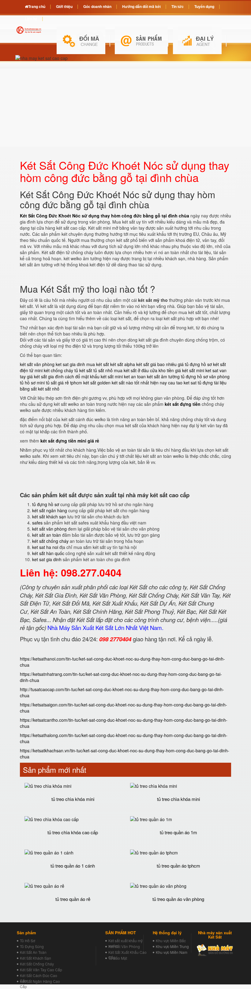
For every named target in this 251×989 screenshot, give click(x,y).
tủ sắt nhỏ (103, 370)
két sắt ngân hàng (49, 510)
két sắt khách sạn (49, 516)
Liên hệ (31, 18)
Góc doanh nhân (97, 6)
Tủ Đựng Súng (32, 946)
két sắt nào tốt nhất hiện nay (139, 383)
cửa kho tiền (162, 370)
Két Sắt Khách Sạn (35, 958)
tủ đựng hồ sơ (45, 504)
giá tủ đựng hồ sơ (195, 364)
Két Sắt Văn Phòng (124, 946)
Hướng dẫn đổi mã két (141, 6)
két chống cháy (58, 370)
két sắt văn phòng (37, 364)
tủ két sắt (83, 370)
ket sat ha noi (45, 547)
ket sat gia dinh (70, 364)
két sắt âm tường (163, 376)
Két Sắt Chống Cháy (37, 963)
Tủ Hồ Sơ (27, 940)
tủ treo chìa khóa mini (72, 799)
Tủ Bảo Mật (117, 958)
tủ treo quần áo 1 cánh (73, 865)
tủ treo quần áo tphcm (178, 865)
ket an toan (135, 376)
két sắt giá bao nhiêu (156, 364)
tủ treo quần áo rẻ (72, 899)
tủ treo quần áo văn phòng (178, 899)
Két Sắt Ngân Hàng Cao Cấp (40, 984)
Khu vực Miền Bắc (171, 940)
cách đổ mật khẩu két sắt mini (94, 376)
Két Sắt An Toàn (33, 952)
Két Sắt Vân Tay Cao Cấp (41, 969)
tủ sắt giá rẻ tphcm (64, 383)
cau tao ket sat (182, 383)
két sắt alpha (122, 364)
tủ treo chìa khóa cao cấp (72, 832)
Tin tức (177, 6)
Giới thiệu (64, 6)
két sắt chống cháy (50, 541)
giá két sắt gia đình (45, 376)
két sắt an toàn (46, 535)
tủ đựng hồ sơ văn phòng (205, 376)
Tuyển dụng (204, 6)
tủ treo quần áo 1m (178, 832)
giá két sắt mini (189, 370)
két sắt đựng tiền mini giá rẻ (69, 441)
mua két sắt (97, 364)
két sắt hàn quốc (48, 553)
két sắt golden (97, 383)
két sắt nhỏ (48, 389)
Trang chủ (36, 6)
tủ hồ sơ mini (32, 383)
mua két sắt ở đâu (131, 370)
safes (37, 523)
